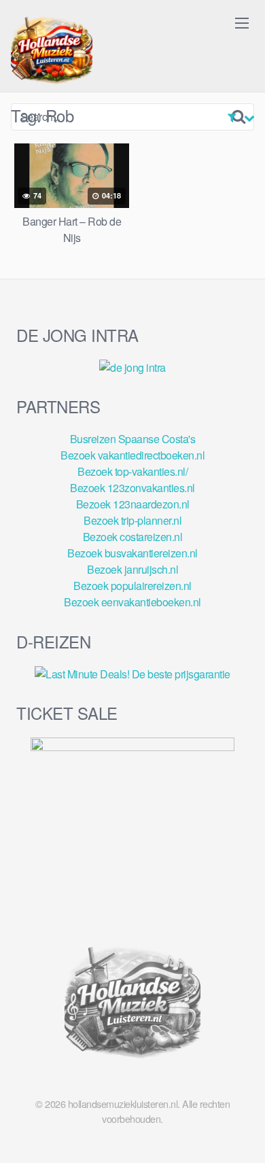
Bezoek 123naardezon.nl (133, 504)
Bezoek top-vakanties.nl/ (132, 471)
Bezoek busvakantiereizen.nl (132, 553)
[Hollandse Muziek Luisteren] (51, 51)
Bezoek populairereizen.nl (132, 585)
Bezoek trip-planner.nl (132, 520)
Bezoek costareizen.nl (133, 536)
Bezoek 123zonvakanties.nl (132, 488)
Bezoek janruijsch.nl (132, 569)
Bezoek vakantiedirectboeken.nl (132, 455)
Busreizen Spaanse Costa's (133, 439)
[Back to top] (241, 1133)
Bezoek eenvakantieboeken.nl (132, 602)
